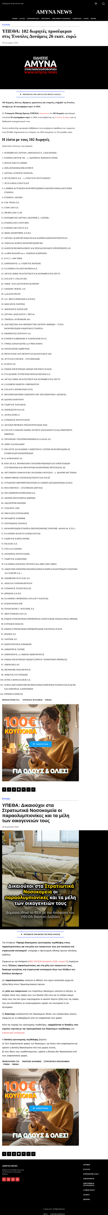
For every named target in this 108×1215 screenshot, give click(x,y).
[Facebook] (4, 789)
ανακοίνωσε (44, 113)
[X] (9, 789)
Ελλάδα (6, 25)
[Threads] (17, 1179)
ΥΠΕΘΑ (48, 700)
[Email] (33, 789)
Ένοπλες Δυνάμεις (62, 117)
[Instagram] (8, 1179)
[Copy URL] (28, 789)
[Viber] (24, 789)
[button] (103, 3)
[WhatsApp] (14, 789)
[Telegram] (19, 789)
